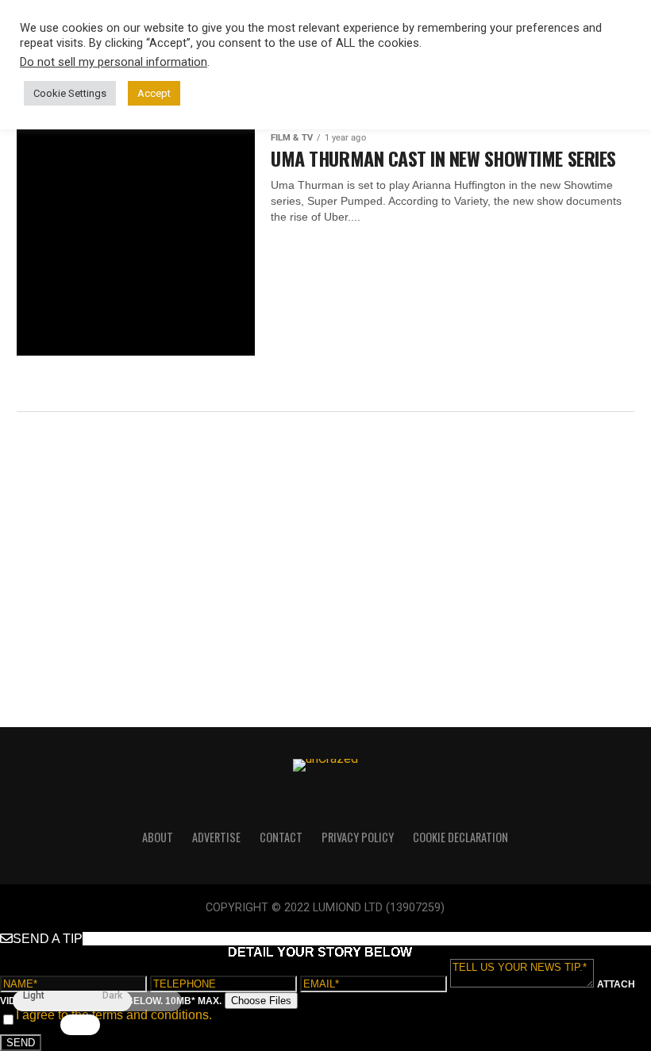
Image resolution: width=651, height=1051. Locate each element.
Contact (281, 837)
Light (33, 996)
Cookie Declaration (460, 837)
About (157, 837)
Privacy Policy (358, 837)
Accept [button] (154, 93)
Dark (112, 996)
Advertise (216, 837)
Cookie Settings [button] (69, 93)
